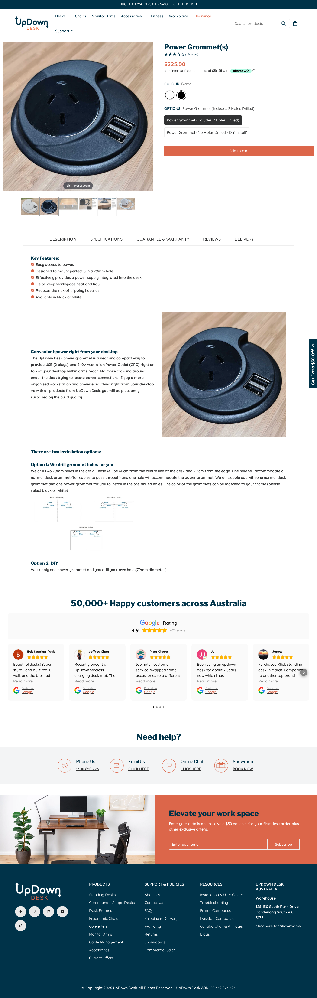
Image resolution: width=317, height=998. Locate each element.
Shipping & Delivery (161, 918)
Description (62, 239)
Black (181, 95)
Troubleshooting (214, 902)
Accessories (131, 16)
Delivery (244, 239)
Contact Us (154, 902)
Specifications (106, 239)
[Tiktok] (20, 925)
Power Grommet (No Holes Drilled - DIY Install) (207, 132)
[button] (295, 23)
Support (62, 31)
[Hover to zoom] (78, 116)
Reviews (212, 239)
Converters (98, 926)
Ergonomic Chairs (104, 918)
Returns (151, 934)
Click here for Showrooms (278, 926)
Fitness (157, 16)
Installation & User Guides (222, 894)
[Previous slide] (8, 114)
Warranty (153, 926)
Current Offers (101, 958)
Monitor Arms (104, 16)
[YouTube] (62, 911)
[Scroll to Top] (308, 972)
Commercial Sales (160, 950)
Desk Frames (100, 910)
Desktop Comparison (218, 918)
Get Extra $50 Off (313, 367)
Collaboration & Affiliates (221, 926)
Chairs (80, 16)
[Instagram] (34, 911)
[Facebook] (20, 911)
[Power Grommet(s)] (29, 207)
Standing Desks (102, 894)
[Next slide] (148, 114)
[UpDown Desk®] (32, 23)
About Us (152, 894)
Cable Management (106, 942)
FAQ (148, 910)
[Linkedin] (48, 911)
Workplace (178, 16)
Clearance (202, 16)
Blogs (205, 934)
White (169, 95)
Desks (60, 16)
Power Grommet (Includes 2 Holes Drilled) (203, 120)
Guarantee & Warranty (162, 239)
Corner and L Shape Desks (112, 902)
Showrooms (155, 942)
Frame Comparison (216, 910)
